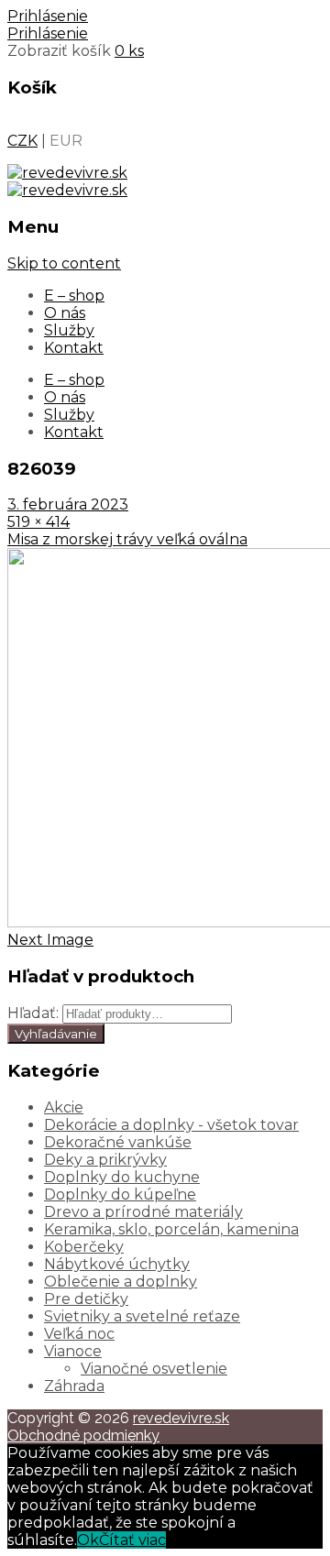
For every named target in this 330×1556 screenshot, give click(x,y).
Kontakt (74, 347)
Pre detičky (86, 1299)
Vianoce (73, 1351)
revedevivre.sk (181, 1418)
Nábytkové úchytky (117, 1264)
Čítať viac (132, 1540)
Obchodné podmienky (83, 1435)
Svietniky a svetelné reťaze (142, 1316)
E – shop (74, 295)
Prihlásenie (47, 16)
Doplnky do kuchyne (122, 1177)
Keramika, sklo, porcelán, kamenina (171, 1229)
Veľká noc (79, 1333)
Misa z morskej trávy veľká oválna (127, 539)
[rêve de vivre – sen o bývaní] (67, 172)
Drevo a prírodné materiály (143, 1212)
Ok (88, 1540)
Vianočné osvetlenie (154, 1368)
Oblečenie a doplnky (120, 1281)
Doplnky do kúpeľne (120, 1194)
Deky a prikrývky (105, 1159)
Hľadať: (33, 1013)
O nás (64, 313)
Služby (69, 330)
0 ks (129, 51)
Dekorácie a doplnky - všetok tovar (171, 1125)
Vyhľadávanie (56, 1033)
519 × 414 (38, 522)
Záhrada (74, 1386)
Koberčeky (84, 1246)
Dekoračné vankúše (118, 1142)
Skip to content (64, 263)
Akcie (63, 1107)
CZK (22, 140)
